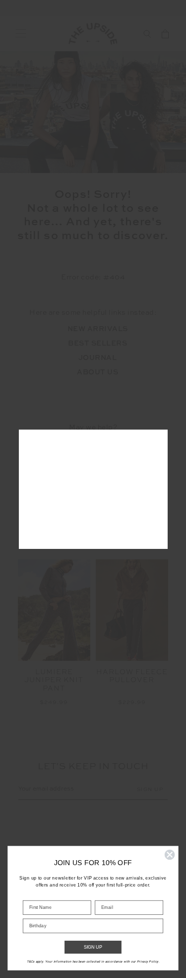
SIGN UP (93, 947)
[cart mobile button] (165, 34)
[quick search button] (147, 34)
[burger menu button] (21, 34)
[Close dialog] (170, 855)
